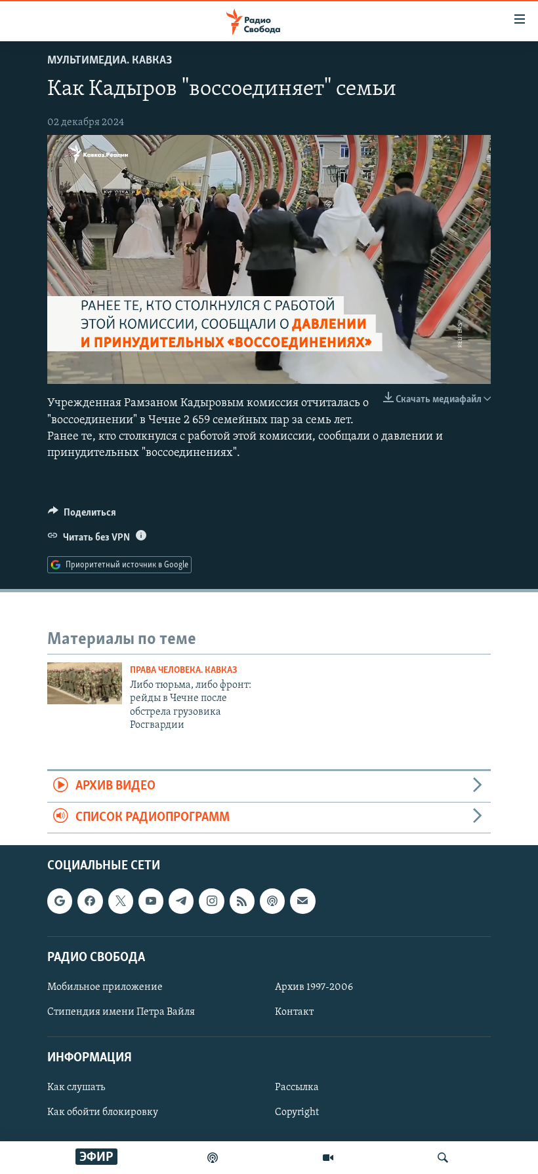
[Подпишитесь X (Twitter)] (120, 900)
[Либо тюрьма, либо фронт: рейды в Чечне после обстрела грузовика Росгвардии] (84, 683)
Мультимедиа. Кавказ (109, 61)
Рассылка (297, 1087)
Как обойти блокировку (102, 1112)
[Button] (82, 515)
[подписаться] (302, 900)
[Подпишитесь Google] (59, 900)
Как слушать (76, 1087)
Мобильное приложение (105, 987)
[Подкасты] (272, 900)
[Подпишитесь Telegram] (181, 900)
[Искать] (443, 1157)
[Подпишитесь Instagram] (211, 900)
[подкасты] (212, 1157)
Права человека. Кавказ (184, 670)
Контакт (294, 1012)
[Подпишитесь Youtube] (150, 900)
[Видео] (328, 1157)
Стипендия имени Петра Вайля (121, 1012)
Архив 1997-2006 (314, 987)
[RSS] (242, 900)
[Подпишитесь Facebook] (89, 900)
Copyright (297, 1112)
